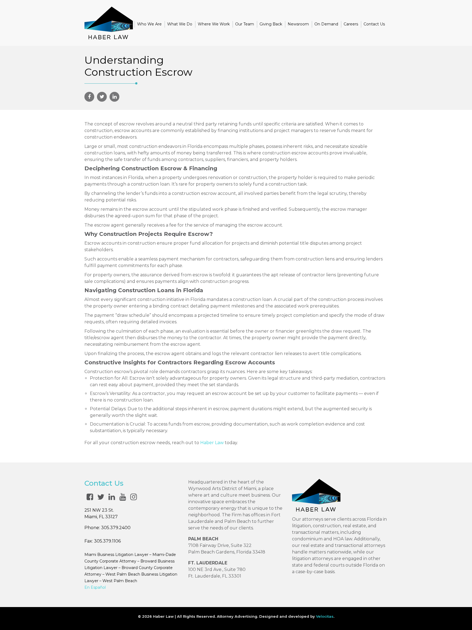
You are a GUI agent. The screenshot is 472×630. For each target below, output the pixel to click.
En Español (95, 587)
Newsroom (298, 24)
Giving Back (270, 24)
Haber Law (212, 442)
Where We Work (214, 24)
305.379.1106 (107, 541)
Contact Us (374, 24)
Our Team (244, 24)
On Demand (326, 24)
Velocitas (325, 616)
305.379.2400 (116, 527)
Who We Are (149, 24)
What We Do (179, 24)
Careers (351, 24)
